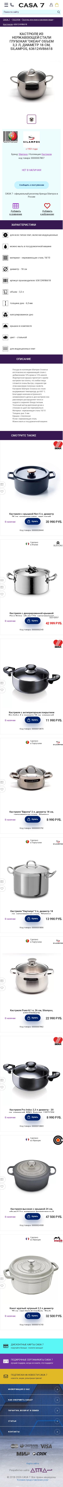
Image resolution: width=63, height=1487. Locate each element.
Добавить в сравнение (15, 212)
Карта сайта (33, 1463)
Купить (35, 521)
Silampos (23, 154)
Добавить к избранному (47, 212)
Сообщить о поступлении (31, 185)
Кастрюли (47, 154)
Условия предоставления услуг (33, 1480)
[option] (31, 119)
